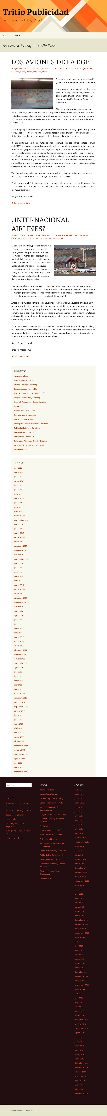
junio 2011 (18, 676)
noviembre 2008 (21, 771)
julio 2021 (18, 468)
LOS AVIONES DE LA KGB (50, 62)
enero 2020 (19, 481)
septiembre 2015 (21, 520)
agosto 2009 (19, 758)
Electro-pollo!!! (12, 819)
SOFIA (22, 71)
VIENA (44, 71)
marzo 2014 (19, 533)
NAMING (56, 238)
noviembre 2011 (21, 654)
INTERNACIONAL (38, 238)
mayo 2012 (18, 628)
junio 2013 (18, 572)
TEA (61, 238)
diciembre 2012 (20, 598)
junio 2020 (18, 476)
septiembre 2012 (21, 611)
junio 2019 (18, 485)
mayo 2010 (18, 724)
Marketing (18, 406)
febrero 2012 (19, 641)
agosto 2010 (19, 711)
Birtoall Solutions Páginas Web (18, 810)
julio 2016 (18, 502)
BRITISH (86, 235)
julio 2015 (18, 528)
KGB (86, 68)
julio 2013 (18, 567)
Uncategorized (20, 449)
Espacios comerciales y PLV (25, 389)
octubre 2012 (19, 606)
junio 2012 (18, 624)
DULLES (14, 238)
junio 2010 (18, 719)
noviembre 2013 (21, 550)
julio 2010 (18, 715)
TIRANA (29, 71)
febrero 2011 (19, 693)
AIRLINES (60, 68)
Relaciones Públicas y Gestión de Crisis (30, 441)
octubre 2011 (19, 659)
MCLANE (48, 238)
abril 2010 (18, 728)
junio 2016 (18, 507)
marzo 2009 (19, 767)
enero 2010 (19, 737)
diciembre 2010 (20, 698)
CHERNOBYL (78, 68)
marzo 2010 (19, 732)
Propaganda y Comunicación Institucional (31, 423)
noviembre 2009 (21, 745)
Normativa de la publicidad (25, 415)
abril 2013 (18, 580)
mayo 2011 (18, 680)
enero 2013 (19, 593)
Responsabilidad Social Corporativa (29, 445)
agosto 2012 (19, 615)
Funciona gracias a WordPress (24, 1110)
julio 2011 (18, 672)
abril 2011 (18, 685)
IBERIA (28, 238)
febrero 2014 (19, 537)
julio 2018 (18, 489)
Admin (5, 35)
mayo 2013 (18, 576)
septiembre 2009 (21, 754)
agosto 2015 (19, 524)
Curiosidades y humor (15, 815)
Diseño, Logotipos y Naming (41, 235)
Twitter (17, 35)
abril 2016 (18, 511)
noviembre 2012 (21, 602)
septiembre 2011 (21, 663)
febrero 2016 (19, 515)
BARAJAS (78, 235)
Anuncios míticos (21, 376)
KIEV (90, 68)
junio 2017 (18, 494)
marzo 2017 (19, 498)
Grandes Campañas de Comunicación (29, 393)
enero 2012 (19, 645)
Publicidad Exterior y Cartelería (27, 428)
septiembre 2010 (21, 706)
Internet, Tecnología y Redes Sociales (30, 402)
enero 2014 (19, 541)
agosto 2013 (19, 563)
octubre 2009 (19, 750)
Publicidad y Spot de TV (41, 68)
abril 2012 (18, 632)
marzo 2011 (19, 689)
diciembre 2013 (20, 546)
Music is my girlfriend (14, 838)
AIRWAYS (69, 235)
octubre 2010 (19, 702)
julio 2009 (18, 763)
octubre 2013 (19, 554)
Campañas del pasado (23, 380)
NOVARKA (15, 71)
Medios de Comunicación (24, 410)
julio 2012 (18, 619)
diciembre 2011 (20, 650)
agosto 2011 (19, 667)
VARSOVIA (37, 71)
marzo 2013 (19, 585)
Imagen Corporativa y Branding (27, 397)
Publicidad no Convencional (25, 432)
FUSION (21, 238)
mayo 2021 (18, 472)
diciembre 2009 (20, 741)
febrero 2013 (19, 589)
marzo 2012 (19, 637)
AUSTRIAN (69, 68)
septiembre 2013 (21, 559)
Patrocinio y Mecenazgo (24, 419)
